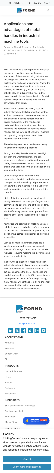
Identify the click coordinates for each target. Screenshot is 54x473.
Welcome (9, 348)
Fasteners (10, 388)
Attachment (10, 393)
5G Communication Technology (20, 405)
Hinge (8, 377)
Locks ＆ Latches (13, 371)
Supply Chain (11, 353)
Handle (8, 382)
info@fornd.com (27, 323)
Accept (27, 459)
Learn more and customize (27, 467)
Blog (7, 359)
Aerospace (10, 416)
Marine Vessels (12, 422)
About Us (9, 342)
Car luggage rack (14, 411)
